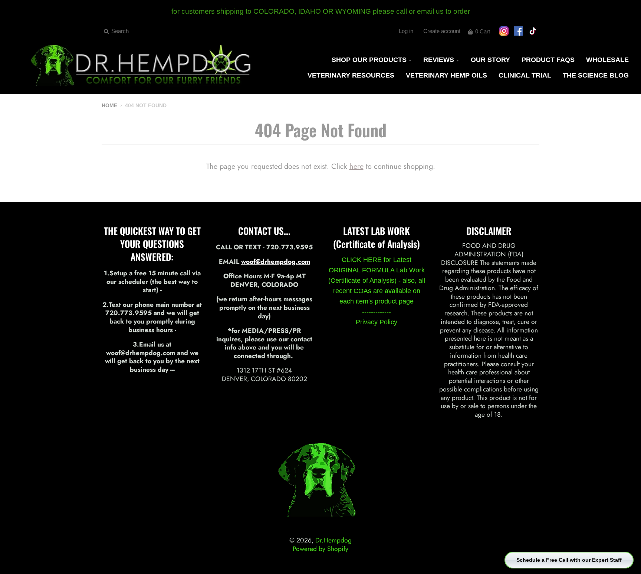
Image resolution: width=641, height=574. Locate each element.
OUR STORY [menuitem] (490, 59)
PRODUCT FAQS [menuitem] (548, 59)
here (356, 166)
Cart (482, 31)
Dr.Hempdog (333, 540)
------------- (376, 311)
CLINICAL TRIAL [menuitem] (525, 75)
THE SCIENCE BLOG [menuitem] (596, 75)
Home (109, 105)
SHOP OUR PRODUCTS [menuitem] (369, 59)
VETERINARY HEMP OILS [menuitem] (446, 75)
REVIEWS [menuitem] (438, 59)
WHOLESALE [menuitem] (607, 59)
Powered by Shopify (320, 549)
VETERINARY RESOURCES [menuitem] (351, 75)
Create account (441, 31)
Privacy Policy (376, 322)
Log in (406, 31)
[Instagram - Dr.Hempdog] (536, 106)
